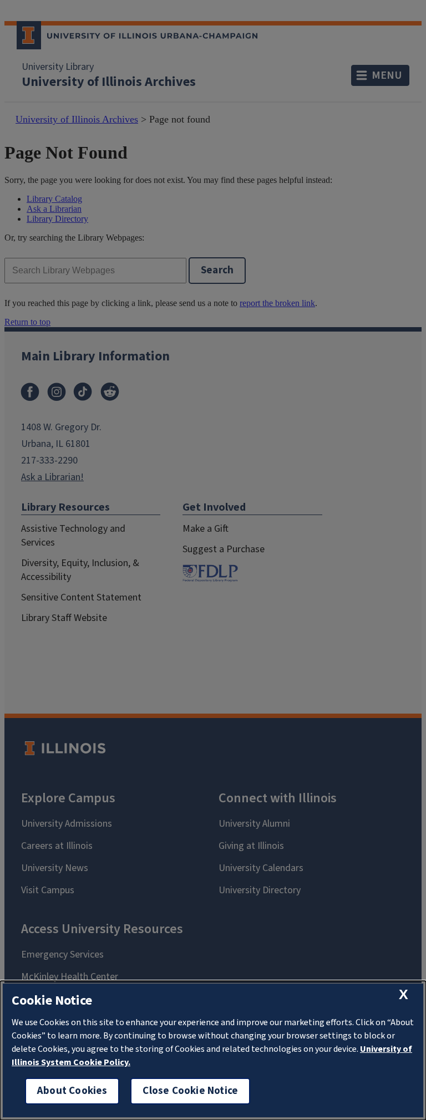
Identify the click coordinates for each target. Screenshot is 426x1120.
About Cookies (72, 1090)
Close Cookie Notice (190, 1090)
